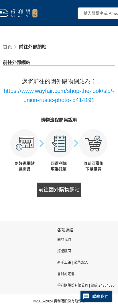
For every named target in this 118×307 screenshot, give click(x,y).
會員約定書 (65, 274)
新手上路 (64, 263)
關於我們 (64, 240)
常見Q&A (80, 263)
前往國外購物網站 (59, 190)
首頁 (7, 46)
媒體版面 (64, 251)
